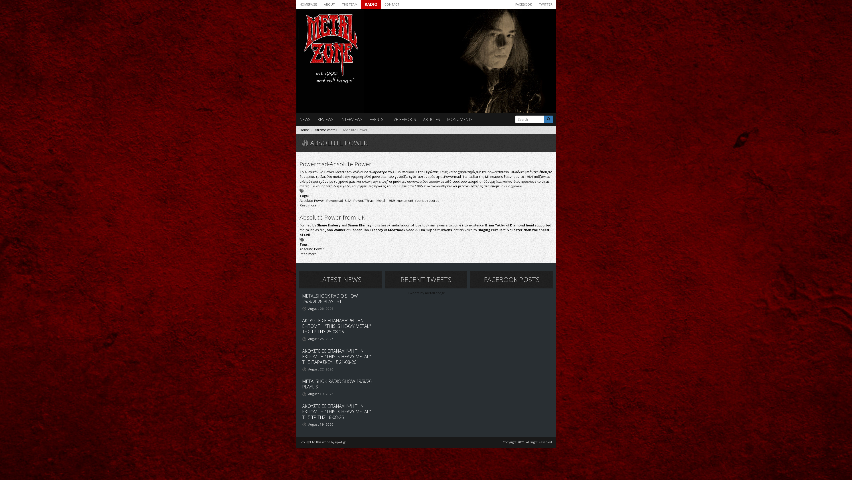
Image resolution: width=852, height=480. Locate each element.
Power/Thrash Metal (369, 200)
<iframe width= (325, 130)
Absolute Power (312, 200)
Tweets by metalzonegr (426, 293)
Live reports (403, 119)
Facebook (523, 4)
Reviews (325, 119)
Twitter (545, 4)
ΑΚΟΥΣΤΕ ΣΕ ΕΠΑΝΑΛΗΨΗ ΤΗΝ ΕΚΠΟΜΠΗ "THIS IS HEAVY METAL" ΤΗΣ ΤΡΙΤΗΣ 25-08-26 (336, 326)
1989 (391, 200)
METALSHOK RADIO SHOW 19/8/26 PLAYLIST (337, 384)
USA (348, 200)
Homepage (308, 4)
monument (405, 200)
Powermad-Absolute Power (335, 164)
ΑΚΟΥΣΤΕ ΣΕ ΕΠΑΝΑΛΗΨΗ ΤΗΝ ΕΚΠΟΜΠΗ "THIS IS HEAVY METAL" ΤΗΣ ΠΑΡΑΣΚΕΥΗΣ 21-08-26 (336, 356)
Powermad (334, 200)
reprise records (427, 200)
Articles (431, 119)
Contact (392, 4)
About (329, 4)
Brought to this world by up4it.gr (323, 442)
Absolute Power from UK (332, 217)
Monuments (460, 119)
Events (376, 119)
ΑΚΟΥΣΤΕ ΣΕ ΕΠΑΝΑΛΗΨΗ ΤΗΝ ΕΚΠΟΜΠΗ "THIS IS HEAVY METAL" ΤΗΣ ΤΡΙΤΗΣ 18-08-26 (336, 411)
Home (304, 130)
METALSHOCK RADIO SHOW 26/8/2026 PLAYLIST (330, 298)
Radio (371, 4)
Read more (308, 205)
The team (349, 4)
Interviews (352, 119)
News (305, 119)
